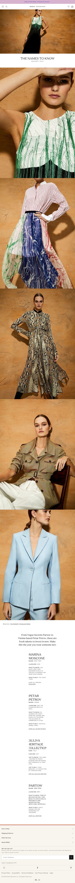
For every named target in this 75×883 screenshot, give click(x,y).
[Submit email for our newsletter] (71, 857)
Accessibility (16, 873)
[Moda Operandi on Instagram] (4, 868)
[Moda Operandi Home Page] (37, 6)
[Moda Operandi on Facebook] (37, 868)
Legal (51, 873)
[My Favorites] (69, 7)
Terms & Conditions (27, 873)
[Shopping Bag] (72, 6)
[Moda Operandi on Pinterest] (71, 868)
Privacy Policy (6, 873)
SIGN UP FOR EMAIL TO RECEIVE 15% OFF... (37, 1)
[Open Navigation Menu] (3, 6)
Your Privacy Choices (41, 873)
